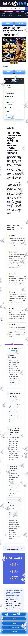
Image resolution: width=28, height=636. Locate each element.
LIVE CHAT (15, 631)
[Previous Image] (3, 49)
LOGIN (8, 23)
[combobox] (12, 8)
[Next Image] (25, 49)
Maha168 (9, 156)
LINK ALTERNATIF (15, 626)
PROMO (15, 614)
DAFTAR (20, 23)
